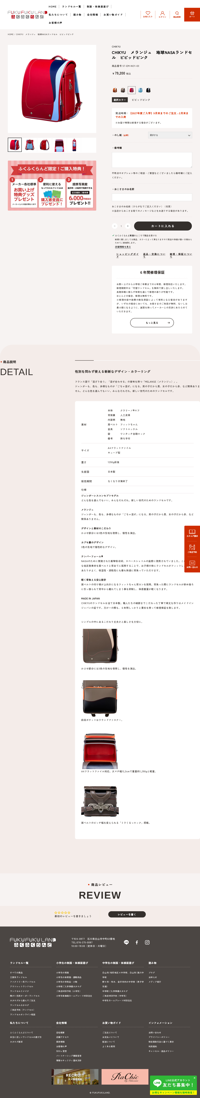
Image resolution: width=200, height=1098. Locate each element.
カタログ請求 (16, 1041)
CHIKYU (116, 46)
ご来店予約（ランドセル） (22, 1009)
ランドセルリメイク (19, 991)
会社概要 (60, 1032)
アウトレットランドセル (21, 986)
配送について (108, 1041)
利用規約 (153, 1046)
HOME (11, 34)
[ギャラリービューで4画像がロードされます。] (59, 145)
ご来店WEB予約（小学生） (69, 991)
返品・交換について (154, 255)
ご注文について (109, 1032)
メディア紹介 (155, 981)
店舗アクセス (62, 1037)
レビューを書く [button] (127, 914)
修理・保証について (181, 255)
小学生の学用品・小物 (66, 981)
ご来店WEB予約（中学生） (115, 995)
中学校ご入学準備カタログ (115, 991)
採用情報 (60, 1041)
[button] (177, 14)
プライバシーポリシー (159, 1037)
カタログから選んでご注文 (22, 1000)
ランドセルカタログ (19, 1005)
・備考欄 (117, 148)
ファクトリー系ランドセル (22, 981)
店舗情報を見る (123, 246)
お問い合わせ (155, 1032)
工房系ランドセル (18, 977)
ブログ (152, 972)
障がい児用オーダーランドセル (25, 995)
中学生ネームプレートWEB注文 (117, 1000)
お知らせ (153, 977)
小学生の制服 (62, 972)
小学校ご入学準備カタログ (69, 986)
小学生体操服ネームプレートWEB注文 (74, 995)
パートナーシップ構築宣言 (69, 1055)
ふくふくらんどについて (21, 1032)
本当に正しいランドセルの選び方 (26, 1037)
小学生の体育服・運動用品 (69, 977)
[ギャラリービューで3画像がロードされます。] (44, 145)
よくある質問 (108, 1046)
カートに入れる (163, 226)
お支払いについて (110, 1037)
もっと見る (152, 322)
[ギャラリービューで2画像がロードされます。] (30, 145)
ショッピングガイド (127, 255)
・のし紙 (121, 135)
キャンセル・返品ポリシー (161, 1051)
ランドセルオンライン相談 (22, 1014)
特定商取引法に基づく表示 (161, 1041)
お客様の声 (61, 1046)
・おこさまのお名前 (123, 189)
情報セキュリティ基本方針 (69, 1060)
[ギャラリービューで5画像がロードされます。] (74, 145)
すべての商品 (16, 972)
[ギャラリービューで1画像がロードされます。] (15, 145)
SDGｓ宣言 (61, 1051)
